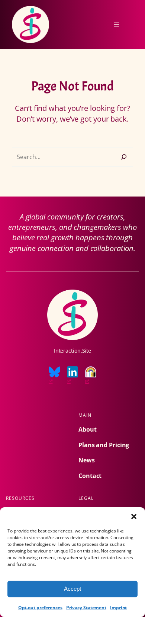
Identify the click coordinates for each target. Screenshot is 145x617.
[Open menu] (116, 24)
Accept (72, 588)
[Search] (123, 156)
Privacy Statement (86, 607)
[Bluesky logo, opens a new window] (54, 375)
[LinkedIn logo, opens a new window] (72, 375)
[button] (134, 516)
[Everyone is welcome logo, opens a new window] (90, 375)
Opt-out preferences (40, 607)
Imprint (118, 607)
